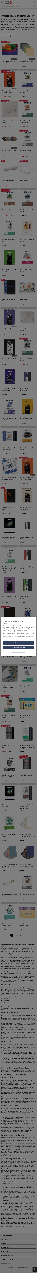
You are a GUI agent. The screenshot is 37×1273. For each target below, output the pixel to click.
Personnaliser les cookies (18, 652)
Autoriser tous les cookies (18, 647)
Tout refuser (18, 642)
